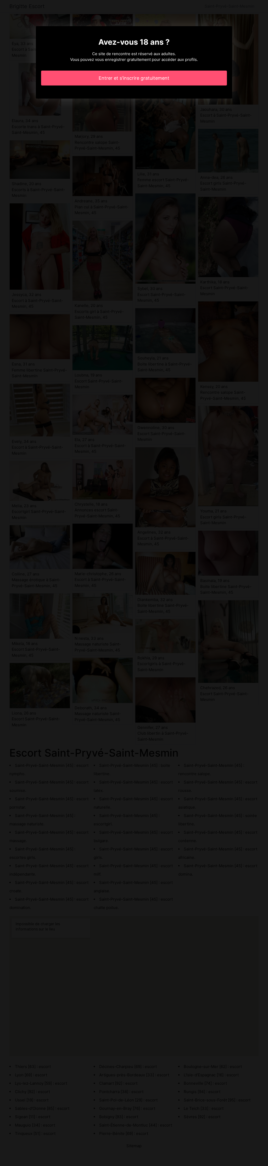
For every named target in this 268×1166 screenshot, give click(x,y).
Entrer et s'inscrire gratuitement (134, 78)
